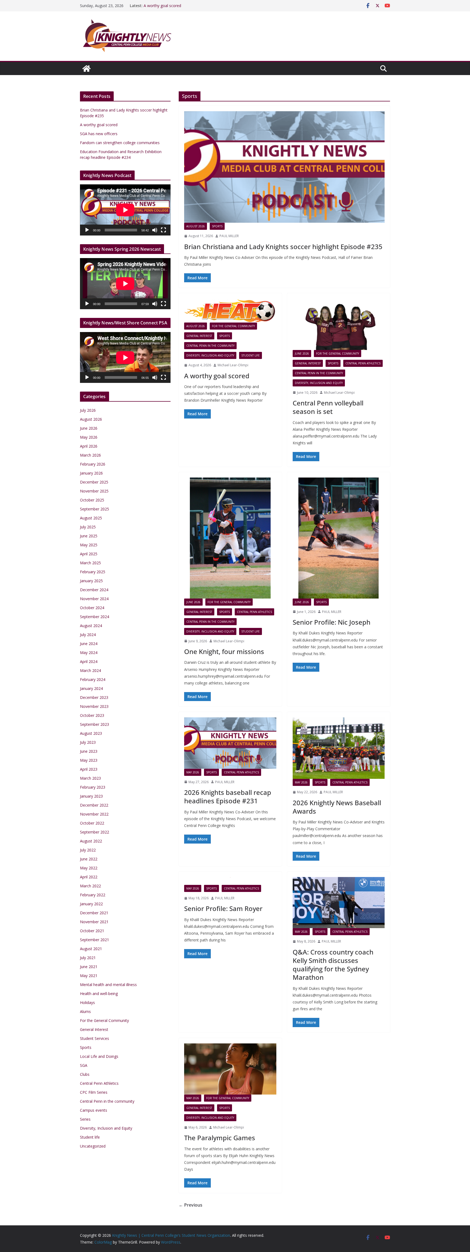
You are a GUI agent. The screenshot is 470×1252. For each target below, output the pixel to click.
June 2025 (88, 535)
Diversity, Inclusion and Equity (210, 355)
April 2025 (88, 553)
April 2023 (88, 769)
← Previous (190, 1205)
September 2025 (94, 509)
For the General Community (233, 326)
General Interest (199, 336)
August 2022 (91, 841)
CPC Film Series (93, 1092)
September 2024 (94, 616)
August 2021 (91, 948)
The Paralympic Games (219, 1137)
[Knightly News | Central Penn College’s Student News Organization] (86, 68)
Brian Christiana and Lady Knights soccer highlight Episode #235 (283, 246)
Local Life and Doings (99, 1056)
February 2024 (92, 679)
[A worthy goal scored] (230, 311)
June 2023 (88, 751)
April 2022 (88, 876)
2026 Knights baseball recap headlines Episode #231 (227, 796)
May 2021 (88, 975)
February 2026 (92, 464)
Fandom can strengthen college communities (120, 142)
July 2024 (88, 634)
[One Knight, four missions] (230, 538)
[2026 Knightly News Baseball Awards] (339, 748)
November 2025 (94, 491)
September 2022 (94, 832)
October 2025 (92, 500)
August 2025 (91, 517)
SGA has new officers (99, 133)
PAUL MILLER (229, 236)
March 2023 (90, 778)
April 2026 (88, 446)
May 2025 (88, 544)
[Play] (87, 230)
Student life (250, 355)
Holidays (87, 1002)
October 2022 (92, 823)
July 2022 (88, 850)
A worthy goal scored (162, 5)
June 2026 (302, 353)
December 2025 (94, 482)
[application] (125, 209)
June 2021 (88, 966)
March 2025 (90, 562)
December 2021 (94, 912)
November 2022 (94, 814)
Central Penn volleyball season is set (328, 407)
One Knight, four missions (224, 651)
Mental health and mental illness (108, 984)
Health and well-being (99, 993)
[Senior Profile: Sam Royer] (230, 881)
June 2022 (88, 858)
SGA (83, 1065)
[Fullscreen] (163, 230)
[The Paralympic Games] (230, 1069)
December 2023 (94, 697)
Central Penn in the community (210, 346)
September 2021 (94, 939)
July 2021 (88, 957)
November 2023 (94, 706)
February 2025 (92, 571)
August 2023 (91, 733)
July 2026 (88, 410)
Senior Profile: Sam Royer (223, 908)
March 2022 (90, 885)
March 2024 (90, 670)
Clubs (84, 1074)
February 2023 (92, 787)
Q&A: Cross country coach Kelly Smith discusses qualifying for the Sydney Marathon (333, 964)
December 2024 (94, 589)
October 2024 (92, 607)
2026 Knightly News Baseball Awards (337, 807)
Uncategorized (93, 1146)
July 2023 (88, 742)
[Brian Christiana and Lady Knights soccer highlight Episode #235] (284, 167)
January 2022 (91, 903)
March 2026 (90, 455)
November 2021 (94, 921)
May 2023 (88, 760)
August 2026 (195, 226)
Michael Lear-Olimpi (233, 365)
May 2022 (88, 867)
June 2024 (88, 643)
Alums (85, 1011)
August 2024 (91, 625)
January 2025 (91, 580)
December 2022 (94, 805)
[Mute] (154, 230)
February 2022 (92, 894)
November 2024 (94, 598)
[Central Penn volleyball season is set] (339, 324)
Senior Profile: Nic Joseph (331, 622)
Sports (217, 226)
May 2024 (88, 652)
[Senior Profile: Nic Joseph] (339, 538)
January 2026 (91, 473)
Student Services (94, 1038)
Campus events (93, 1110)
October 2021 (92, 930)
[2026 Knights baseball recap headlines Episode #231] (230, 742)
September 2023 (94, 724)
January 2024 (91, 688)
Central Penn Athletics (363, 363)
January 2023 (91, 796)
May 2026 (192, 772)
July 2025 (88, 526)
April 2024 (88, 661)
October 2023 (92, 715)
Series (85, 1119)
